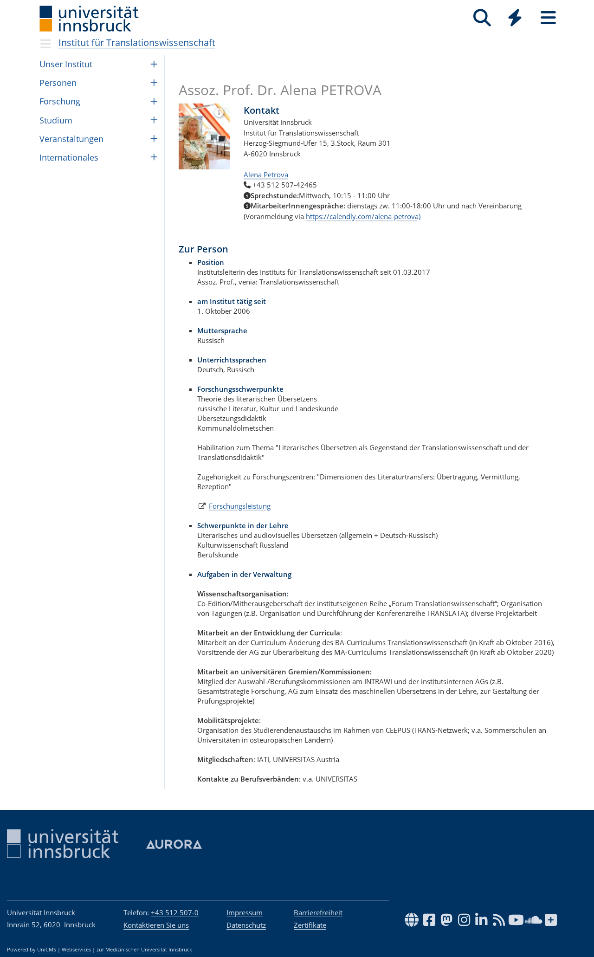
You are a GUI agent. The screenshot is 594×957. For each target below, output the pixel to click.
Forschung (59, 101)
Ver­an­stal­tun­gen (71, 138)
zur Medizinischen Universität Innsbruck (144, 949)
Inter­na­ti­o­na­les (68, 157)
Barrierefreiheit (318, 912)
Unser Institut (65, 64)
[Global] (515, 19)
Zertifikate (310, 925)
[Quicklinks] (514, 18)
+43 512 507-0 (175, 912)
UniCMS (46, 949)
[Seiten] (548, 18)
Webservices (76, 949)
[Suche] (481, 18)
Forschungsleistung (240, 506)
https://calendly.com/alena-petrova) (363, 216)
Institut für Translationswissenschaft (136, 42)
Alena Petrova (266, 174)
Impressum (244, 912)
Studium (55, 120)
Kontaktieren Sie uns (156, 925)
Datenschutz (246, 925)
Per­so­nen (58, 82)
